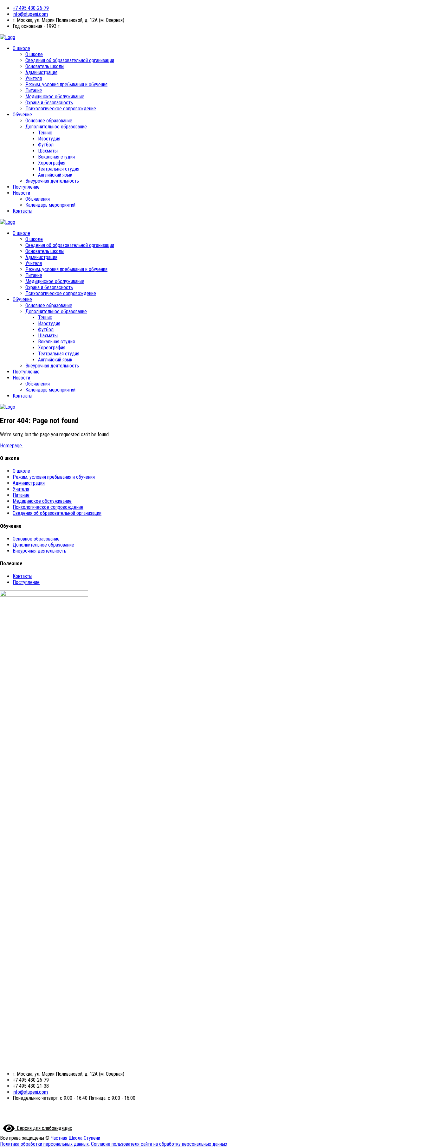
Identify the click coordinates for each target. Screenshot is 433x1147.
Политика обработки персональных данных (44, 1144)
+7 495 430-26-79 (31, 8)
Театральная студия (58, 169)
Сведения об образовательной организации (69, 60)
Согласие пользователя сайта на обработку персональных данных (159, 1144)
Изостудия (49, 139)
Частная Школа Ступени (75, 1138)
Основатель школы (44, 66)
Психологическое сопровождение (60, 109)
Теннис (45, 133)
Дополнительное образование (56, 127)
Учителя (33, 78)
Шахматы (48, 151)
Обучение (22, 115)
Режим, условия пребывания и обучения (66, 84)
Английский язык (55, 175)
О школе (21, 48)
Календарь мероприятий (50, 205)
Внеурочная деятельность (52, 181)
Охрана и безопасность (49, 103)
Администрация (41, 72)
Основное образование (48, 121)
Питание (33, 90)
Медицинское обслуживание (54, 97)
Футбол (46, 145)
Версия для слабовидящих (43, 1128)
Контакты (22, 211)
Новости (21, 193)
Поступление (26, 187)
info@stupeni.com (30, 14)
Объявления (37, 199)
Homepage (11, 446)
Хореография (51, 163)
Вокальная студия (56, 157)
